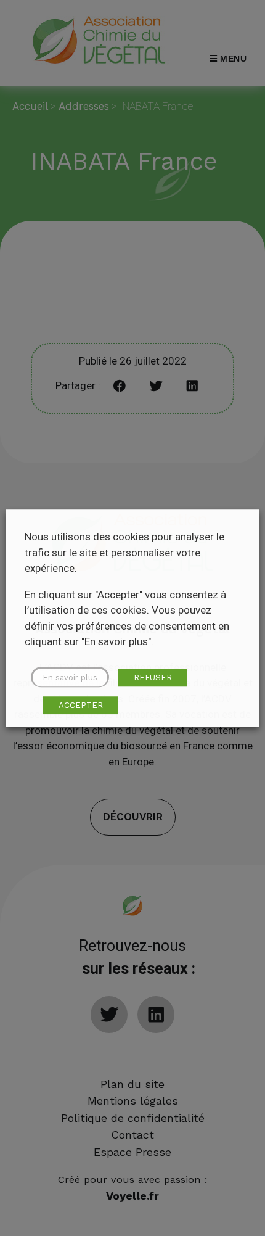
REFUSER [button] (153, 677)
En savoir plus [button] (70, 677)
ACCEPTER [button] (81, 705)
